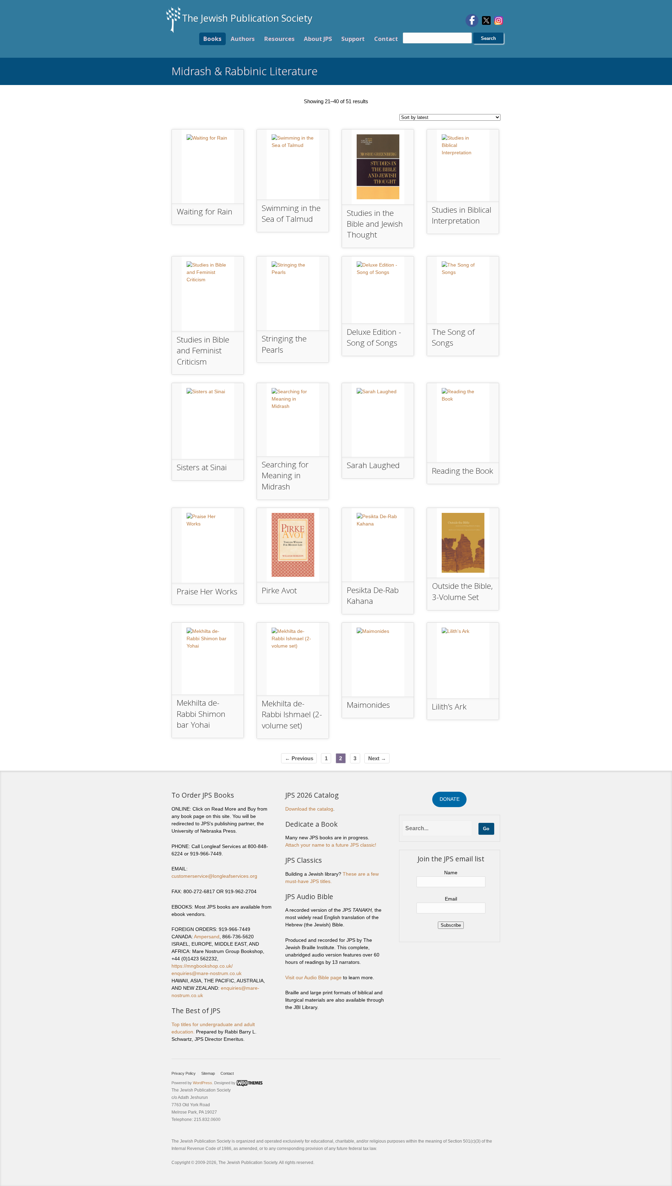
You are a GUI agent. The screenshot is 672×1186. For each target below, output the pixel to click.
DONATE (450, 799)
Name (450, 872)
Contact (386, 39)
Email (451, 899)
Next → (377, 758)
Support (353, 39)
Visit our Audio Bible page (313, 977)
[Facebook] (471, 20)
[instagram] (498, 20)
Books (212, 39)
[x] (486, 20)
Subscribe (451, 925)
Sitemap (208, 1073)
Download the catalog (309, 809)
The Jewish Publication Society (247, 18)
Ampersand (206, 936)
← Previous (299, 758)
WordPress (202, 1083)
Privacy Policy (184, 1073)
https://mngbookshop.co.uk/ (202, 966)
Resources (279, 39)
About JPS (318, 39)
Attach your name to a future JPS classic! (330, 845)
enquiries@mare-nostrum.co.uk (206, 973)
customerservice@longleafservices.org (214, 876)
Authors (243, 39)
